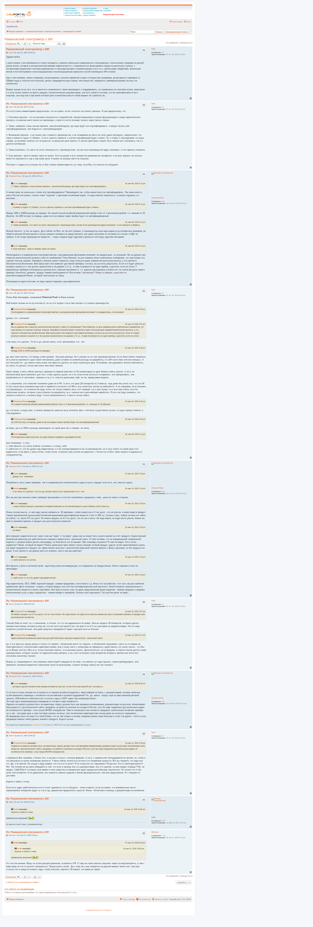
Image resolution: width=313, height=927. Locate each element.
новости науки (70, 8)
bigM (153, 817)
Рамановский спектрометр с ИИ (28, 39)
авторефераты (89, 13)
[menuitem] (19, 22)
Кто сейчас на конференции (19, 889)
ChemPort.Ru (12, 27)
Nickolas (154, 832)
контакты (107, 11)
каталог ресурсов (90, 8)
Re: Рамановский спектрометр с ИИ (27, 103)
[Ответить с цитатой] (144, 50)
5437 (163, 821)
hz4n (153, 49)
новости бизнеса (71, 11)
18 (163, 52)
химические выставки (73, 15)
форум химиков (89, 15)
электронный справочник (92, 11)
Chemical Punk (157, 198)
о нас (106, 8)
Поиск (159, 31)
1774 (163, 835)
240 (163, 201)
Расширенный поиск (177, 31)
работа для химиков (72, 13)
